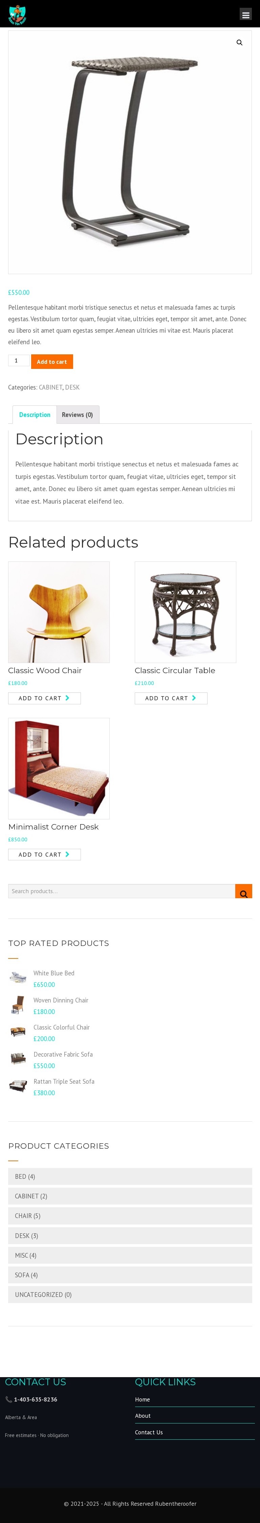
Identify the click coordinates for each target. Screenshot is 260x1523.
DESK (72, 387)
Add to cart (52, 362)
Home (142, 1399)
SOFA (22, 1275)
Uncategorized (39, 1294)
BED (20, 1176)
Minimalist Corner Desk (53, 827)
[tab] (35, 414)
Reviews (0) (77, 415)
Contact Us (149, 1432)
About (143, 1415)
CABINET (50, 387)
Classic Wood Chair (45, 670)
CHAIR (23, 1216)
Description (34, 415)
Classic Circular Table (175, 670)
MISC (21, 1255)
